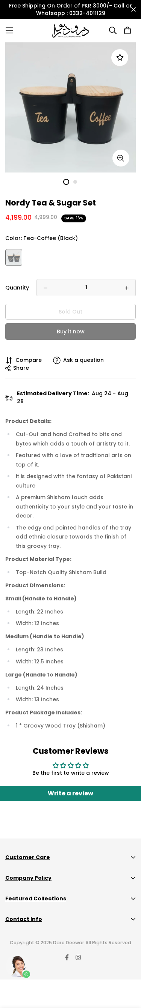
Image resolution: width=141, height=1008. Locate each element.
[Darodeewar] (70, 30)
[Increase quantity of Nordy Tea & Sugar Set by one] (126, 288)
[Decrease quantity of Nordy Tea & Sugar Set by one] (45, 288)
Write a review (70, 793)
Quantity (17, 287)
